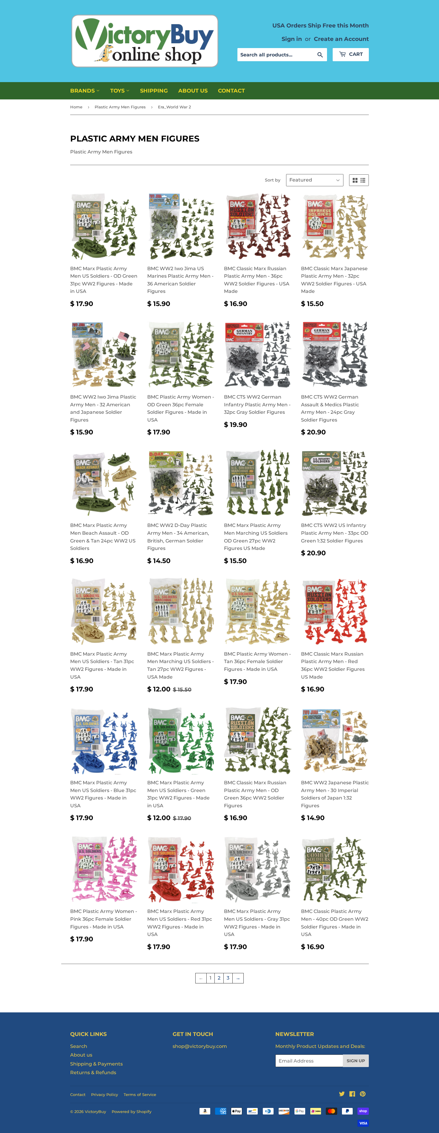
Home (76, 106)
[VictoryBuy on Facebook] (352, 1094)
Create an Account (341, 38)
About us (193, 90)
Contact (231, 90)
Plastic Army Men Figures (120, 106)
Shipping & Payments (96, 1064)
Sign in (292, 38)
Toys (118, 90)
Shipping (154, 90)
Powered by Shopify (131, 1111)
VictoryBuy (95, 1111)
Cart (355, 54)
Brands (83, 90)
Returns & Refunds (93, 1072)
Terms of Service (140, 1094)
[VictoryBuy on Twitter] (342, 1094)
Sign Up (356, 1060)
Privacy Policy (104, 1094)
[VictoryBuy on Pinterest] (363, 1094)
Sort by (272, 180)
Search (78, 1046)
